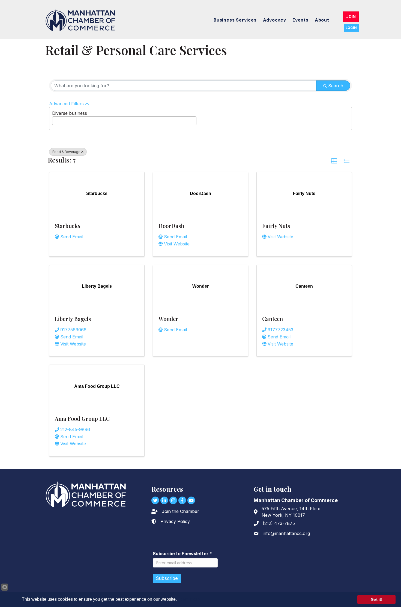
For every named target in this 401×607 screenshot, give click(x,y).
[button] (334, 161)
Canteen (272, 318)
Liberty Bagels (73, 318)
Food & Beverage (66, 152)
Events (300, 20)
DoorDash (171, 225)
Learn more (189, 599)
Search (335, 85)
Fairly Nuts (276, 225)
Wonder (168, 318)
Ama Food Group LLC (82, 418)
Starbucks (67, 225)
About (322, 20)
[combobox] (124, 120)
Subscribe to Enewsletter (182, 553)
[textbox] (55, 119)
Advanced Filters (66, 103)
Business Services (235, 20)
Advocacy (274, 20)
